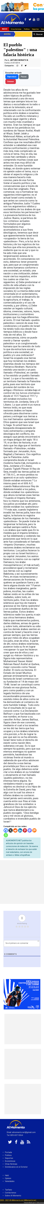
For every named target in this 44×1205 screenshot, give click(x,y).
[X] (10, 830)
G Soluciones (39, 1203)
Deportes (35, 29)
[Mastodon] (30, 830)
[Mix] (34, 830)
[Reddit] (15, 830)
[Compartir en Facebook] (20, 65)
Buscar (39, 34)
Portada (8, 1152)
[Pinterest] (25, 830)
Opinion (8, 1178)
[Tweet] (25, 65)
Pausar (24, 77)
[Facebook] (6, 830)
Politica (8, 1155)
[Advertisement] (22, 882)
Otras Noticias (16, 29)
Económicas (10, 1161)
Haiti (7, 1175)
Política (26, 29)
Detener (10, 81)
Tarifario (8, 1190)
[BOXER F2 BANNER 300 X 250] (22, 994)
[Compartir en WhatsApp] (16, 65)
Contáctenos (10, 1193)
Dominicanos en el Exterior (16, 1167)
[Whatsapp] (6, 835)
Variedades (9, 1181)
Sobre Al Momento (13, 1195)
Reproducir (11, 77)
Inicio (4, 29)
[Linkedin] (20, 830)
